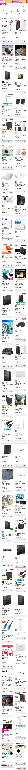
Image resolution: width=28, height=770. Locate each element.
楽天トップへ (24, 4)
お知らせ (17, 10)
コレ (5, 41)
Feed (3, 10)
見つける (10, 10)
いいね (11, 41)
